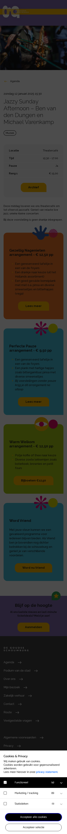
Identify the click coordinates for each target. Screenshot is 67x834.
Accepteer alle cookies (33, 817)
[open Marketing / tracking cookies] (61, 793)
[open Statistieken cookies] (61, 804)
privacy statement (47, 772)
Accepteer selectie (33, 827)
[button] (35, 782)
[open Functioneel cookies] (61, 783)
